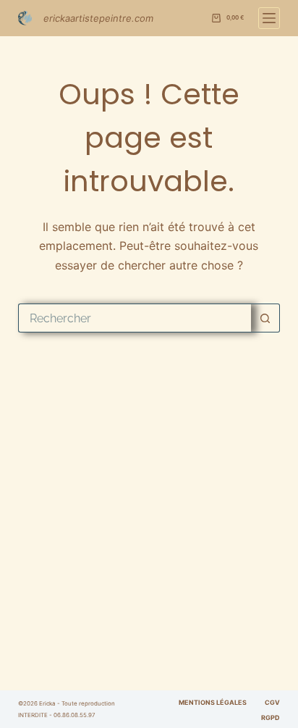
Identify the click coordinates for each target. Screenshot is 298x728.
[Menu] (269, 18)
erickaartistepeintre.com (98, 18)
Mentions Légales (213, 702)
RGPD (270, 717)
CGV (272, 702)
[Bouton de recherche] (265, 318)
